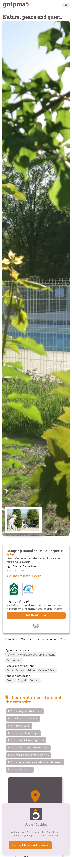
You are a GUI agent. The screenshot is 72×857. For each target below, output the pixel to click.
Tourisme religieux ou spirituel (26, 740)
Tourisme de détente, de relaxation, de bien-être (36, 762)
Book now (38, 615)
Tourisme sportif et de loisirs (25, 711)
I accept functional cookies (30, 845)
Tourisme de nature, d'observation (29, 747)
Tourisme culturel (19, 725)
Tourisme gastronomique (24, 733)
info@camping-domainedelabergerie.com (35, 605)
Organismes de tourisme (23, 718)
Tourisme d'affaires (20, 769)
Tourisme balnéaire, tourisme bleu (29, 754)
